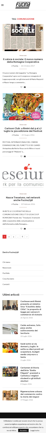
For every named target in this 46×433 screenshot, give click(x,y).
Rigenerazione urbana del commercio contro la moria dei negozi (31, 394)
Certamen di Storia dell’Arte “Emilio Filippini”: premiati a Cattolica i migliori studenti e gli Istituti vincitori (30, 374)
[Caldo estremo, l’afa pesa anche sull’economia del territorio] (10, 329)
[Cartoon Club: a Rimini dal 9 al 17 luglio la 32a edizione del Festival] (23, 106)
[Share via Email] (25, 87)
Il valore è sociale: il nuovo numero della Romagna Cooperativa (23, 60)
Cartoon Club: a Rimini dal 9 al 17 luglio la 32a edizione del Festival (23, 129)
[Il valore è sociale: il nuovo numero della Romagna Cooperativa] (23, 37)
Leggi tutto (34, 430)
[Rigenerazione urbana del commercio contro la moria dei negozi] (10, 395)
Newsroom (23, 55)
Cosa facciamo (8, 279)
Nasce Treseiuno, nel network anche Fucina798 (23, 199)
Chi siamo (6, 262)
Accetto (23, 430)
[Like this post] (21, 87)
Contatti (6, 284)
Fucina (15, 66)
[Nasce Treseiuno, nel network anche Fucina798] (23, 175)
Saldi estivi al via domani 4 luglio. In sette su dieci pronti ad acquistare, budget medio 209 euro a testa (31, 350)
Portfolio (6, 273)
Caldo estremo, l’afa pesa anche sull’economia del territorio (30, 329)
